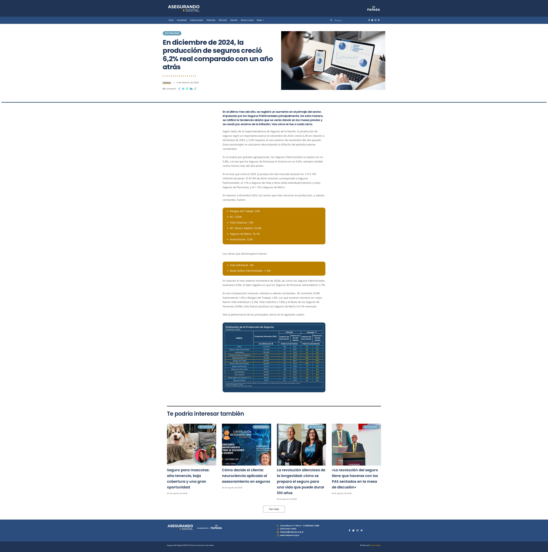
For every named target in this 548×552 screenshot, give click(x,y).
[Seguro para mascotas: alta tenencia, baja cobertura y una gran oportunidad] (191, 445)
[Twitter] (372, 20)
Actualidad (172, 33)
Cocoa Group (375, 545)
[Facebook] (369, 20)
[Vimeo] (378, 20)
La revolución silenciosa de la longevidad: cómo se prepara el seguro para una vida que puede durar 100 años (301, 481)
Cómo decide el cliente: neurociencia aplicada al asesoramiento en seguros (246, 476)
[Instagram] (375, 20)
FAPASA (167, 82)
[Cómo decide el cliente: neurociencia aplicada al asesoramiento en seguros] (246, 445)
